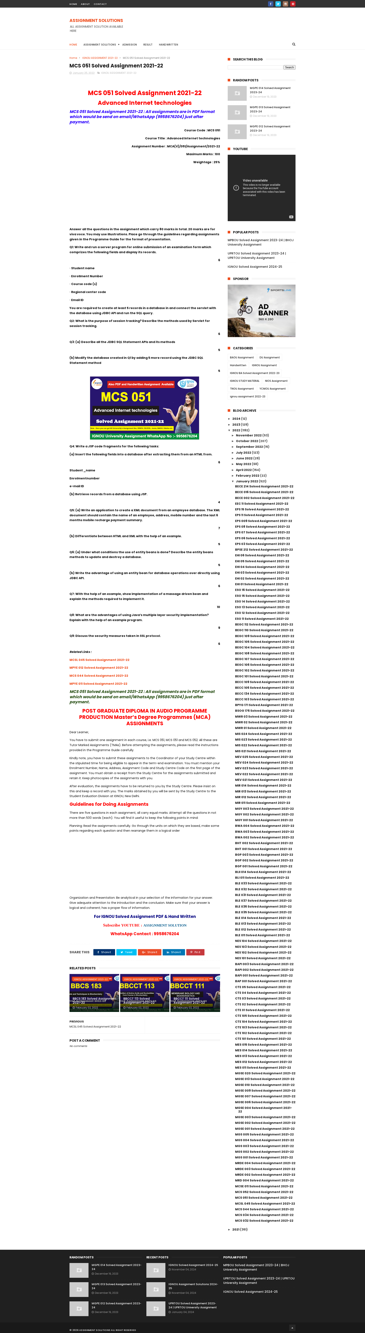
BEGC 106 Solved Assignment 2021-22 (264, 665)
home (73, 4)
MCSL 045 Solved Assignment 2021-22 (99, 660)
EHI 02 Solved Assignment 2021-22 (262, 578)
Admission (129, 44)
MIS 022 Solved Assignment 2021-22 (263, 745)
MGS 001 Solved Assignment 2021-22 (264, 1157)
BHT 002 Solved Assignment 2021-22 (264, 843)
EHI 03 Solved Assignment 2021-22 (262, 572)
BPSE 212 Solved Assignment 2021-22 (264, 549)
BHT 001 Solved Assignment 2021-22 (263, 849)
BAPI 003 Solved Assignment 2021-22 (264, 964)
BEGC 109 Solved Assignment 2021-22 (264, 636)
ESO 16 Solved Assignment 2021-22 (262, 590)
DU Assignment (270, 357)
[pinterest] (293, 4)
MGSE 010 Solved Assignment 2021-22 (265, 1085)
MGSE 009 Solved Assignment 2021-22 (265, 1090)
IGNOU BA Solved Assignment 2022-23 (254, 373)
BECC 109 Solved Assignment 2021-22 (264, 682)
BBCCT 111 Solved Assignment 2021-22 (189, 1001)
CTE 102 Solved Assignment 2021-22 (263, 1033)
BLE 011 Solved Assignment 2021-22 (262, 935)
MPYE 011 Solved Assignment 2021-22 (98, 684)
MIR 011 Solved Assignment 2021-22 (262, 803)
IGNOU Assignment (264, 365)
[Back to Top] (292, 1328)
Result (148, 44)
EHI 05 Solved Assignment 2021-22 (262, 561)
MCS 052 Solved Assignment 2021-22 (264, 1192)
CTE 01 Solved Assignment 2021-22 (262, 1010)
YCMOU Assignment (273, 388)
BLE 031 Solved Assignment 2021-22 (263, 895)
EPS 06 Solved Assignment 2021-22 (262, 538)
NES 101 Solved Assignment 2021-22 (263, 958)
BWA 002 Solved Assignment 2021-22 (264, 837)
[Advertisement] (219, 27)
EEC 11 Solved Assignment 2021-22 (261, 504)
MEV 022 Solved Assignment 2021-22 (264, 774)
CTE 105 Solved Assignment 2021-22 (263, 1016)
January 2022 (247, 481)
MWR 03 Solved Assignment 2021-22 (263, 716)
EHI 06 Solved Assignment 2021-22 (262, 555)
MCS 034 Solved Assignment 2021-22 (264, 1215)
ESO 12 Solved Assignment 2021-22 (262, 613)
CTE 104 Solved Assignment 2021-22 (263, 1022)
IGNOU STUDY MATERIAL (244, 381)
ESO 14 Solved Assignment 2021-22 (262, 601)
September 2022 (250, 447)
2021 (236, 1229)
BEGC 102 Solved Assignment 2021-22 (264, 670)
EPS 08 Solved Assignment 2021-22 (262, 527)
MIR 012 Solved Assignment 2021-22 (263, 797)
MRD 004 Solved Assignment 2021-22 (264, 1180)
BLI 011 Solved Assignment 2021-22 (262, 878)
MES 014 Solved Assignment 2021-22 (263, 1050)
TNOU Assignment (242, 388)
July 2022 (244, 453)
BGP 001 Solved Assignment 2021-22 (263, 866)
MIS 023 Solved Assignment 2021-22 (263, 739)
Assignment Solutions (99, 44)
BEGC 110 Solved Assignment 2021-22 (264, 630)
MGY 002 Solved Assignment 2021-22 (264, 814)
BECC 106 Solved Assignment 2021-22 (264, 688)
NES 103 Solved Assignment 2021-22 (263, 947)
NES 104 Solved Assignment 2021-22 (263, 941)
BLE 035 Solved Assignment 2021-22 (263, 912)
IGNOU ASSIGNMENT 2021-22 (100, 58)
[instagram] (285, 4)
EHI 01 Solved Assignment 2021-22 (261, 584)
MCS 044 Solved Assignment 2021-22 (98, 676)
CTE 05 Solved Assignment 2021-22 (263, 987)
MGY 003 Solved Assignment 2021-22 (264, 809)
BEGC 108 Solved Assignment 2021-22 (264, 653)
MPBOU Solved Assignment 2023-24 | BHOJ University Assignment (261, 242)
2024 (236, 419)
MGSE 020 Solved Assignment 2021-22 (265, 1073)
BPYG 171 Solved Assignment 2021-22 (264, 705)
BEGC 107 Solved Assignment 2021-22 (264, 659)
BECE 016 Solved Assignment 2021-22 (264, 492)
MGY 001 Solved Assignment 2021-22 (264, 820)
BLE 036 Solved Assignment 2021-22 (263, 906)
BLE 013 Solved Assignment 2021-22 (263, 923)
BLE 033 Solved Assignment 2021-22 (263, 883)
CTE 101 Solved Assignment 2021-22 (263, 1039)
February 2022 (248, 475)
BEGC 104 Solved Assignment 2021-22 (264, 647)
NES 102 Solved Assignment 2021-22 (263, 952)
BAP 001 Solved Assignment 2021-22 (263, 981)
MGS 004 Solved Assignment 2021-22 (264, 1140)
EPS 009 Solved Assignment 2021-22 (263, 521)
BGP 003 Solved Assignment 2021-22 (264, 855)
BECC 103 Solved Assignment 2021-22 (264, 699)
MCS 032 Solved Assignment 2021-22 (264, 1221)
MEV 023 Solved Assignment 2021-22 (264, 768)
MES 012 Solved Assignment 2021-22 (263, 1062)
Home (73, 44)
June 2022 (244, 458)
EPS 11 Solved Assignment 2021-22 (261, 515)
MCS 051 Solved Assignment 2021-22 (264, 1198)
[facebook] (270, 4)
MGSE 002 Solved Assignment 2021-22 (265, 1123)
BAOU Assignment (242, 357)
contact (100, 4)
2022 (236, 430)
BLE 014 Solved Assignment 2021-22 (263, 918)
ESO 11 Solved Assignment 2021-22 (262, 619)
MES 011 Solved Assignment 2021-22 (263, 1067)
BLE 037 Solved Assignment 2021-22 (263, 901)
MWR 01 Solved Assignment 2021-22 (263, 728)
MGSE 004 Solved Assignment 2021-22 (263, 1110)
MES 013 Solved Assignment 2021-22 (263, 1056)
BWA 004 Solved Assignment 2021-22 (264, 826)
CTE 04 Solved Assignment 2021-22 (263, 993)
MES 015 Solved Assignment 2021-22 (263, 1044)
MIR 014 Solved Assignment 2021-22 (263, 785)
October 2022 (247, 441)
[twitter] (278, 4)
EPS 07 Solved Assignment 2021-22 (262, 532)
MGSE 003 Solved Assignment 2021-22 (265, 1117)
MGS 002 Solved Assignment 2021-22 (264, 1152)
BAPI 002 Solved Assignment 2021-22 (264, 970)
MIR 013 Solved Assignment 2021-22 (263, 791)
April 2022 (244, 470)
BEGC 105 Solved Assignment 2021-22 (264, 642)
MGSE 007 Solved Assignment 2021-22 (265, 1096)
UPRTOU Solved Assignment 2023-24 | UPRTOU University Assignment (257, 255)
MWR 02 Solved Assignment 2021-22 (263, 722)
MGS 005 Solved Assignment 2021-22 (264, 1134)
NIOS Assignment (276, 381)
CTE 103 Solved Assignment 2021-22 (263, 1027)
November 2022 (249, 435)
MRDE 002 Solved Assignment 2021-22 (265, 1175)
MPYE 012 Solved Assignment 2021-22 (98, 668)
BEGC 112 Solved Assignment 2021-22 (264, 624)
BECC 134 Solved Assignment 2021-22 (264, 693)
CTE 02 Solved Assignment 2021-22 (263, 1004)
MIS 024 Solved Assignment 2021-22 (263, 734)
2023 (236, 424)
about (85, 4)
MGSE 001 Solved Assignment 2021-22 (265, 1129)
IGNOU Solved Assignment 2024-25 (255, 267)
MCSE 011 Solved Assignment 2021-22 (264, 1186)
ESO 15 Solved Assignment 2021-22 (262, 596)
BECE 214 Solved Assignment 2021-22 (264, 486)
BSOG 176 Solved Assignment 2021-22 (264, 711)
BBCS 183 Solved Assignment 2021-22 (94, 1001)
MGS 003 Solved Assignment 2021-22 (264, 1146)
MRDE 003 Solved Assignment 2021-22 (265, 1169)
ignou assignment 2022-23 (247, 396)
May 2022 (244, 464)
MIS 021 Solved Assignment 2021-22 (263, 751)
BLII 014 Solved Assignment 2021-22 (263, 872)
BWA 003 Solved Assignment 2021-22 (264, 832)
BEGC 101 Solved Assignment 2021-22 (264, 676)
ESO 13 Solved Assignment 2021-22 (262, 607)
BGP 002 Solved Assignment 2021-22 (264, 860)
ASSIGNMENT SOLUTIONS (96, 20)
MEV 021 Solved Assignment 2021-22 (263, 780)
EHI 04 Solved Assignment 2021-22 (262, 567)
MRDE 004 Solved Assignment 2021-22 (265, 1163)
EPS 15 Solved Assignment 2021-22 (262, 509)
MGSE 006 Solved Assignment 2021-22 (265, 1102)
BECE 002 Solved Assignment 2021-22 (264, 498)
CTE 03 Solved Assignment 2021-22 (263, 998)
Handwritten (168, 44)
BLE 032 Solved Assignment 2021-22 (263, 889)
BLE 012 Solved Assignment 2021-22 (263, 929)
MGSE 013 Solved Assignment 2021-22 (264, 1079)
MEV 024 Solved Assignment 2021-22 (264, 762)
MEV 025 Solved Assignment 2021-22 (264, 757)
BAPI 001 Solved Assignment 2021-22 (264, 975)
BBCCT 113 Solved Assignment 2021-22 (139, 1001)
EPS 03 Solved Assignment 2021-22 (262, 544)
